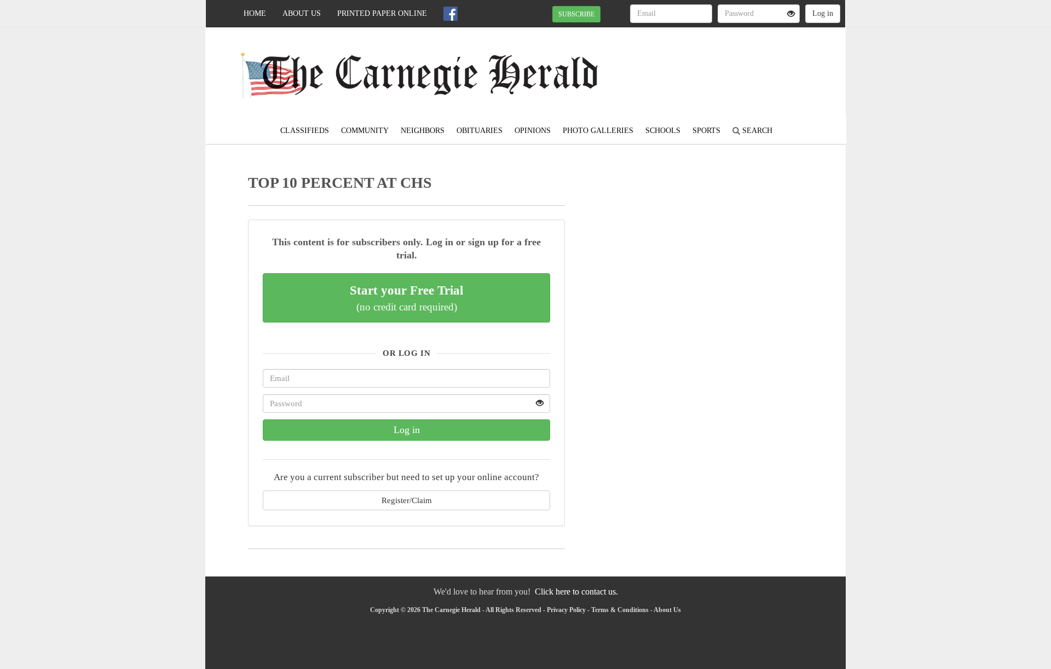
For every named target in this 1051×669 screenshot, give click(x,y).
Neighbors (422, 130)
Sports (706, 130)
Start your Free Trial (406, 298)
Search (756, 130)
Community (365, 130)
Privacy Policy (566, 610)
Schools (662, 130)
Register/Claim (407, 500)
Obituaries (480, 130)
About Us (301, 13)
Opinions (533, 130)
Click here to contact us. (576, 591)
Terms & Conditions (620, 610)
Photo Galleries (598, 130)
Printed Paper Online (382, 13)
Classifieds (304, 130)
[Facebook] (450, 13)
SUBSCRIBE (576, 14)
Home (255, 13)
